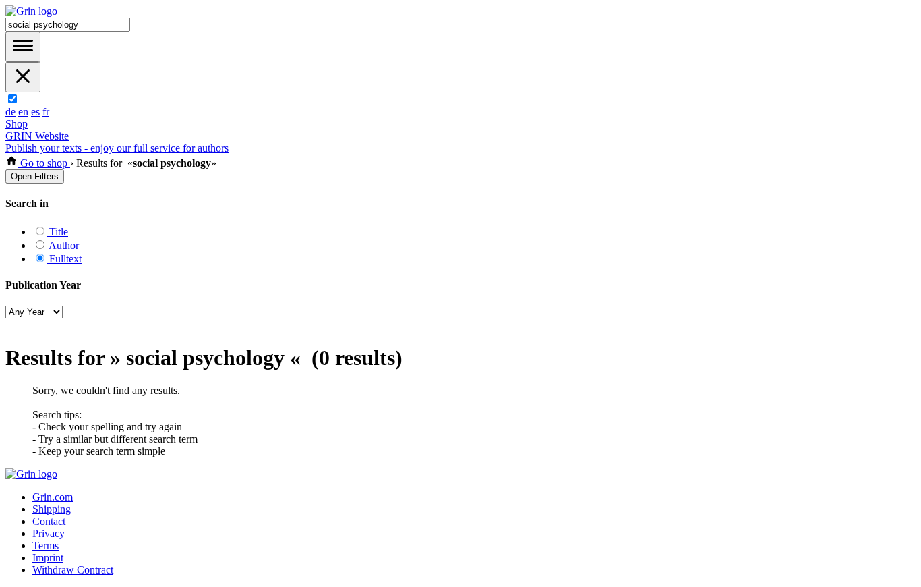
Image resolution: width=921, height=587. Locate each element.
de (10, 111)
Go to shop (44, 163)
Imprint (47, 557)
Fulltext (64, 258)
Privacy (48, 533)
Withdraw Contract (72, 570)
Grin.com (52, 497)
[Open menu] (22, 47)
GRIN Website (37, 136)
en (23, 111)
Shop (16, 124)
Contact (48, 521)
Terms (45, 545)
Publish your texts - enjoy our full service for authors (117, 148)
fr (45, 111)
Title (57, 231)
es (35, 111)
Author (63, 245)
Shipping (51, 509)
